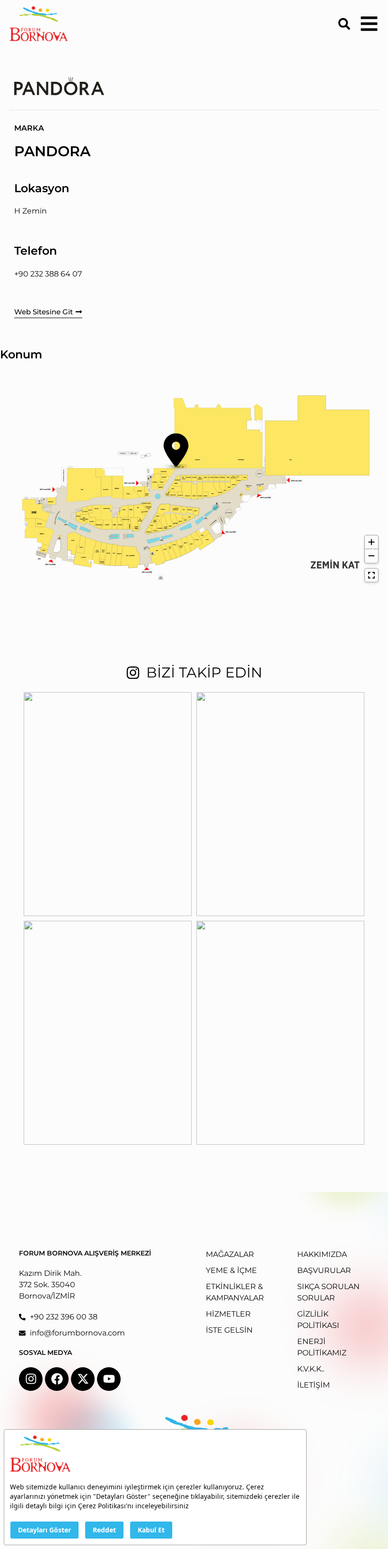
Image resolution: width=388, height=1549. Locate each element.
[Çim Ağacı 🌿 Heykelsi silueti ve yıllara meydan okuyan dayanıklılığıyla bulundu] (280, 804)
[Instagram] (31, 1379)
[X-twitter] (83, 1379)
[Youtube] (109, 1379)
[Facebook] (57, 1379)
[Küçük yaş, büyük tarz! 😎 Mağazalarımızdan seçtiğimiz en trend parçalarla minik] (280, 1033)
